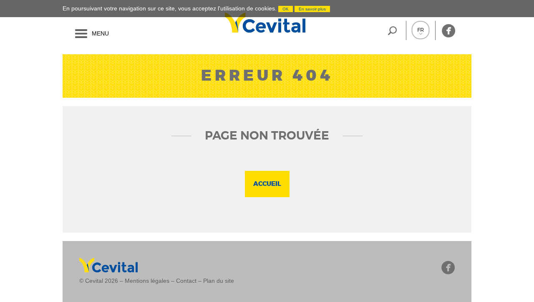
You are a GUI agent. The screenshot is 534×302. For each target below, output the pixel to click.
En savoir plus (312, 9)
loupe (392, 30)
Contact (186, 280)
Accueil (267, 184)
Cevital (222, 22)
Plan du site (218, 280)
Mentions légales (147, 280)
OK (285, 9)
